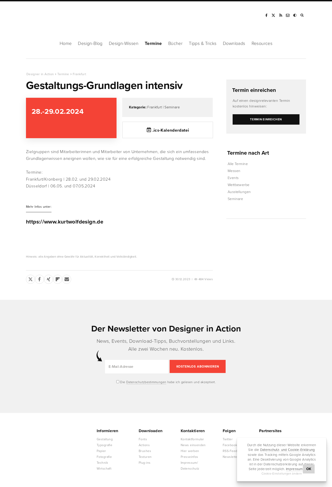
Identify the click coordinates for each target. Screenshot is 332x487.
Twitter (228, 439)
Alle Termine (238, 164)
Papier (101, 451)
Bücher (175, 43)
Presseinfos (189, 457)
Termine (153, 43)
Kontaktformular (192, 439)
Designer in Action (49, 15)
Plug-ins (144, 463)
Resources (262, 43)
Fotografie (104, 457)
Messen (234, 171)
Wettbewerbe (239, 185)
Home (66, 43)
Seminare (172, 107)
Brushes (145, 451)
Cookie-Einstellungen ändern (282, 473)
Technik (102, 463)
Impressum (294, 469)
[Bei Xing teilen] (48, 278)
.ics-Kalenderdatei (170, 130)
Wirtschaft (104, 469)
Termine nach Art (248, 153)
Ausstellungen (239, 192)
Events (233, 178)
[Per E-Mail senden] (66, 278)
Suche (302, 15)
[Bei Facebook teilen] (39, 278)
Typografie (104, 445)
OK (308, 469)
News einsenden (193, 445)
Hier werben (190, 451)
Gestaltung (105, 439)
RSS (280, 15)
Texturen (145, 457)
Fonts (143, 439)
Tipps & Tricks (203, 43)
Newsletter (231, 457)
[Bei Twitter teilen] (30, 278)
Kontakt (288, 15)
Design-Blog (90, 43)
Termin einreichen (254, 90)
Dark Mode (295, 15)
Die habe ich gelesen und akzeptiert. (167, 382)
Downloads (234, 43)
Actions (144, 445)
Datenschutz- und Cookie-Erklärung (287, 450)
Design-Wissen (123, 43)
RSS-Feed (230, 451)
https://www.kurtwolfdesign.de (64, 222)
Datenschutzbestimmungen (146, 382)
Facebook (266, 15)
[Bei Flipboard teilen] (57, 278)
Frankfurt (79, 74)
